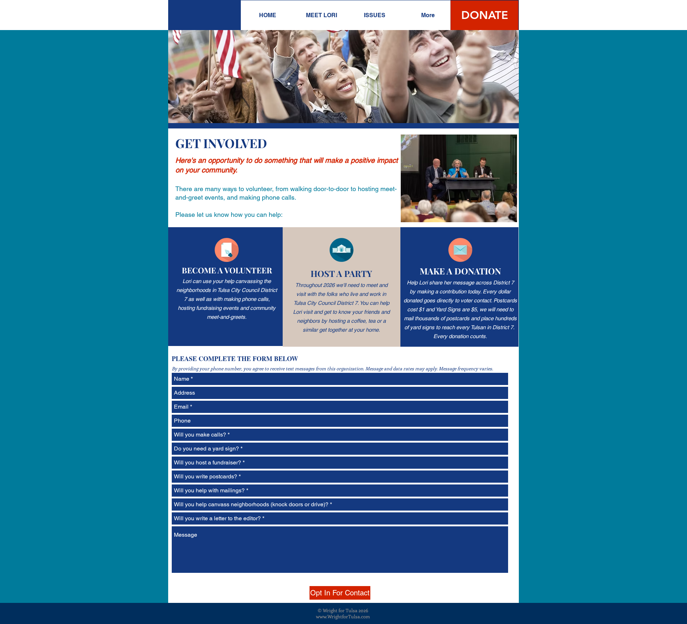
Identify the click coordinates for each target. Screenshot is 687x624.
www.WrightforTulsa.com (343, 616)
